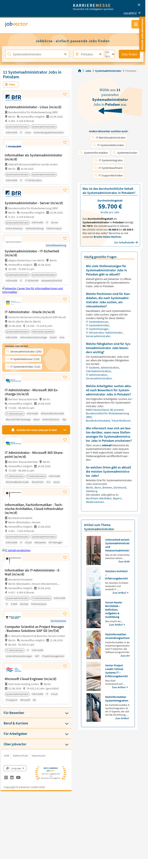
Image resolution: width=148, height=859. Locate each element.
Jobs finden (129, 54)
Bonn (98, 487)
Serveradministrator (98, 336)
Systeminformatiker (96, 152)
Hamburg (92, 491)
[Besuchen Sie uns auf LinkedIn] (12, 778)
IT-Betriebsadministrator (111, 137)
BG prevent (117, 409)
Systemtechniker (127, 152)
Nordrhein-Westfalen (99, 498)
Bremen (108, 487)
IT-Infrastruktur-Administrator (104, 332)
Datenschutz (20, 755)
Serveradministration (99, 378)
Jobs (88, 71)
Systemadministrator (108, 71)
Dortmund (120, 487)
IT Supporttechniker (111, 175)
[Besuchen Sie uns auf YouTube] (18, 778)
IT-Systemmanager (97, 329)
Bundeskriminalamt (98, 420)
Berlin (90, 487)
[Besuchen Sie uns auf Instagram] (6, 778)
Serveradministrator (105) (26, 351)
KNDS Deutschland (97, 409)
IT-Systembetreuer (97, 321)
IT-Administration (97, 374)
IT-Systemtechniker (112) (25, 366)
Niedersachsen (95, 502)
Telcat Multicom (121, 420)
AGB (6, 755)
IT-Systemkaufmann (111, 168)
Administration (110, 367)
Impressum (38, 755)
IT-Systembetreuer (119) (25, 359)
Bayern (117, 498)
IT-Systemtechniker (98, 325)
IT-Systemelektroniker (110, 145)
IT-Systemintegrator (111, 160)
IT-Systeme (93, 367)
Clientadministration (99, 371)
